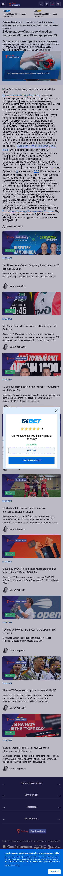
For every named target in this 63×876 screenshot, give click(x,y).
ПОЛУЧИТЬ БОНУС (31, 460)
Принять (54, 872)
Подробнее (26, 864)
